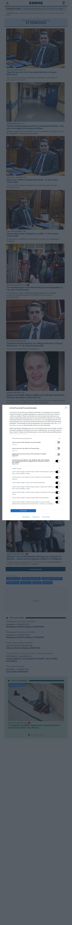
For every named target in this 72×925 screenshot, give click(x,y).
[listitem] (36, 438)
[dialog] (36, 462)
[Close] (66, 408)
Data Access (36, 517)
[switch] (57, 442)
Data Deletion (26, 517)
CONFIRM (23, 510)
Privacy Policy (46, 517)
